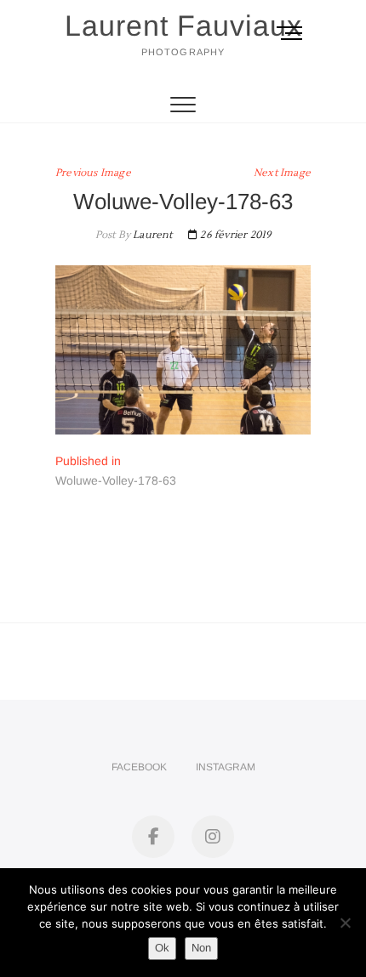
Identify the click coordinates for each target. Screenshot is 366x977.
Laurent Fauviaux (183, 25)
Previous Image (93, 173)
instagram (225, 767)
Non (201, 947)
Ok (162, 947)
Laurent (151, 235)
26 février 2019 (234, 235)
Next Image (282, 173)
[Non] (344, 922)
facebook (139, 767)
